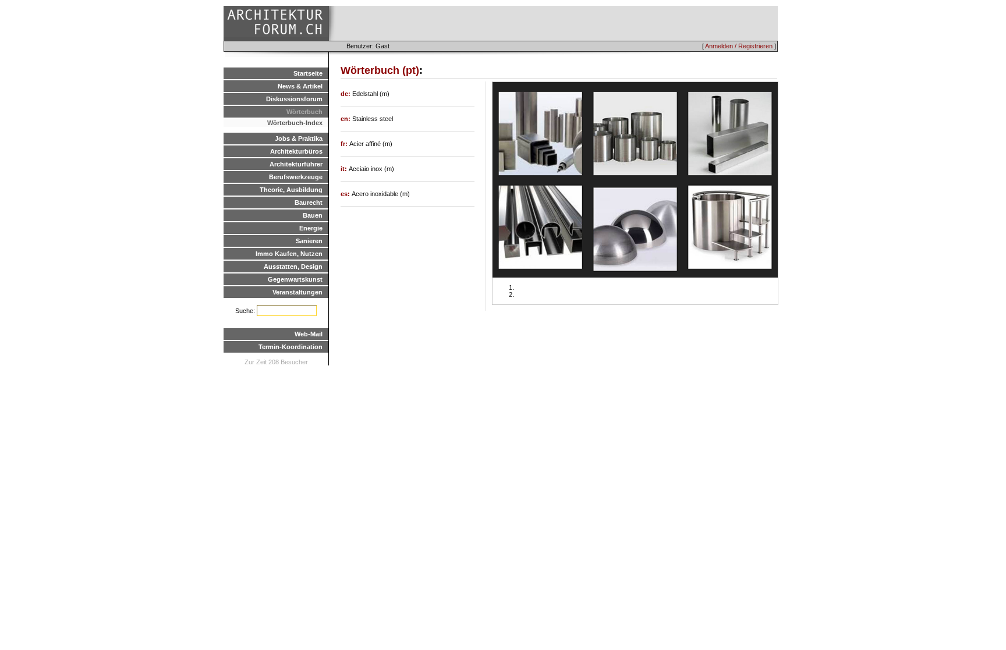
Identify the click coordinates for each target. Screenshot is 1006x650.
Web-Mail (309, 334)
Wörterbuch (304, 111)
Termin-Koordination (290, 346)
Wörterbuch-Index (295, 122)
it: (345, 168)
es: (346, 193)
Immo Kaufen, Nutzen (289, 253)
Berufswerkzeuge (296, 176)
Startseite (308, 73)
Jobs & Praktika (299, 138)
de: (346, 93)
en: (346, 118)
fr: (345, 143)
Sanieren (309, 240)
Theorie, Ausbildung (291, 189)
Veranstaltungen (297, 292)
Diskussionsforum (294, 98)
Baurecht (309, 202)
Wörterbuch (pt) (380, 70)
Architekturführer (296, 164)
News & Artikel (300, 86)
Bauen (313, 215)
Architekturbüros (296, 151)
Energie (311, 228)
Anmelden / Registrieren (739, 45)
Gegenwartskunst (295, 279)
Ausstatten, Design (293, 266)
